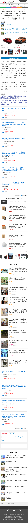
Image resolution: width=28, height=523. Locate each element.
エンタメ (19, 4)
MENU (22, 1)
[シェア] (12, 18)
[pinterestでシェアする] (19, 18)
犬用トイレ (24, 201)
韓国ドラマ (4, 440)
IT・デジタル (8, 4)
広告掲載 (10, 514)
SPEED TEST (14, 4)
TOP (14, 507)
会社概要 (14, 514)
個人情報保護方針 (20, 514)
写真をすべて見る (15, 58)
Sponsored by (17, 195)
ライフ (25, 4)
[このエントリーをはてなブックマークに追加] (23, 18)
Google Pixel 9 (21, 437)
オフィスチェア (10, 202)
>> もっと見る (23, 251)
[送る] (15, 18)
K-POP (11, 440)
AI (15, 437)
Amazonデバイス (4, 202)
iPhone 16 (12, 433)
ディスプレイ (17, 201)
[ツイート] (8, 18)
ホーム (3, 4)
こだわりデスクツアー (7, 437)
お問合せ (5, 514)
